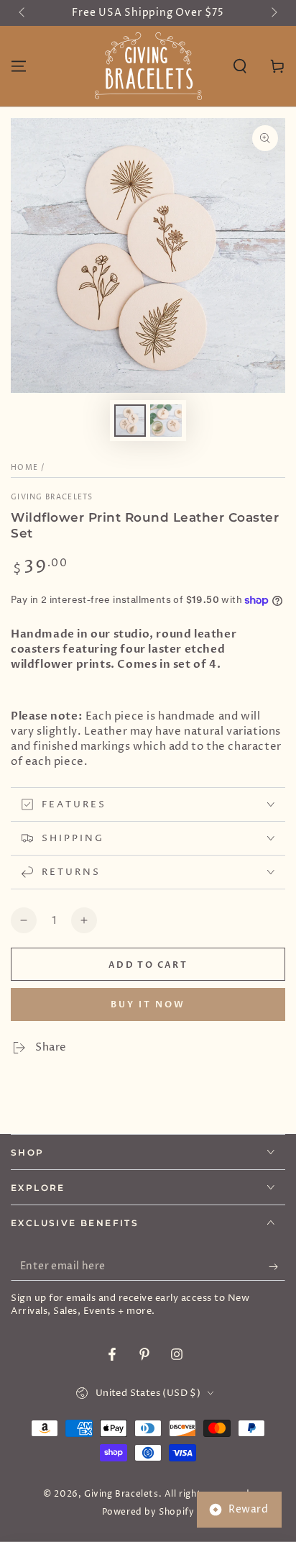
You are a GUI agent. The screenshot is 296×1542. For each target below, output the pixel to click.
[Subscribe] (277, 1266)
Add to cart (148, 965)
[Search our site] (240, 66)
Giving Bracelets (52, 497)
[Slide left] (23, 13)
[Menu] (18, 66)
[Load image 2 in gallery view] (166, 420)
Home (24, 468)
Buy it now (148, 1004)
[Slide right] (273, 13)
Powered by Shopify (148, 1512)
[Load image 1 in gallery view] (130, 420)
